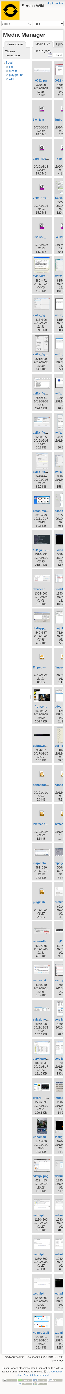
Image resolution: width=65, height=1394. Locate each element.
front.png (41, 706)
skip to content (55, 3)
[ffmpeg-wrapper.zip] (42, 657)
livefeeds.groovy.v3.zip (48, 824)
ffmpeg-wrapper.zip (46, 667)
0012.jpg (41, 80)
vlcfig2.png (41, 1176)
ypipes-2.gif (41, 1332)
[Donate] (25, 1379)
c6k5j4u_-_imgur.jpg (46, 550)
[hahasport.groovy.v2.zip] (42, 774)
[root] (9, 62)
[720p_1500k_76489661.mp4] (42, 187)
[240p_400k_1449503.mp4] (42, 148)
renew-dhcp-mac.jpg (47, 941)
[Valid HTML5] (55, 1379)
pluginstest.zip (43, 902)
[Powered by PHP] (40, 1379)
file (11, 66)
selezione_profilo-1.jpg (48, 1019)
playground (16, 74)
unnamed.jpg (42, 1137)
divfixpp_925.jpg (44, 628)
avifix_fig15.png (44, 471)
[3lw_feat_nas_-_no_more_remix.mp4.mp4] (42, 109)
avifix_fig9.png (43, 393)
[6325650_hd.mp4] (42, 226)
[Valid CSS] (25, 1383)
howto (13, 70)
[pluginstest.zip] (42, 891)
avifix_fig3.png (43, 315)
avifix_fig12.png (44, 432)
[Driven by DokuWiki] (40, 1383)
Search (30, 23)
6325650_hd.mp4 (44, 237)
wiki (11, 78)
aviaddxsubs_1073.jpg (48, 276)
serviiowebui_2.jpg (45, 1058)
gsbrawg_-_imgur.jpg (47, 745)
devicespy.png (43, 589)
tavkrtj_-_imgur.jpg (45, 1097)
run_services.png (45, 980)
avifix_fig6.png (43, 354)
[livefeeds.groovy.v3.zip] (42, 813)
